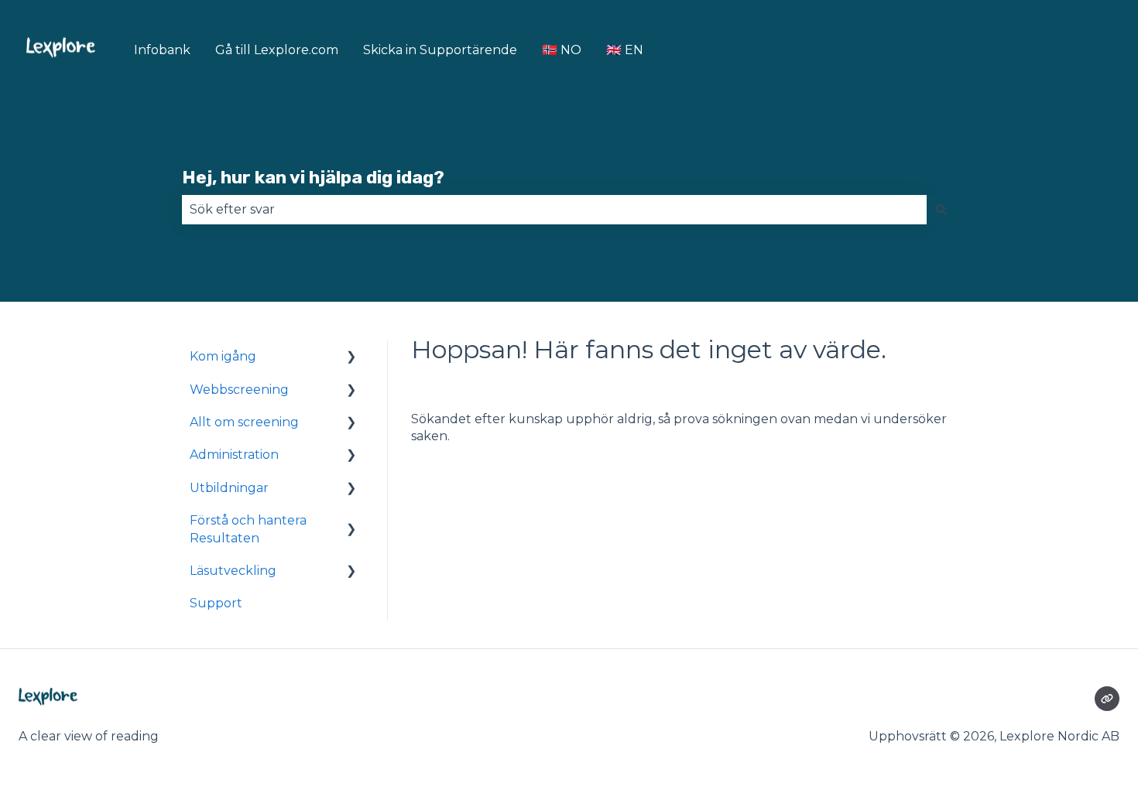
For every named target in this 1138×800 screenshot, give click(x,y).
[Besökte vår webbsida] (1107, 698)
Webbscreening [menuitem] (239, 389)
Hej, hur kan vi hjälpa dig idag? (313, 177)
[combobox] (554, 209)
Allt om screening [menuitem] (244, 422)
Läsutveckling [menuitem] (233, 570)
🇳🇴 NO (561, 50)
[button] (351, 358)
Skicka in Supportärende (440, 50)
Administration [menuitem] (234, 454)
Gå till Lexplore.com (276, 50)
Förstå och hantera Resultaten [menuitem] (248, 529)
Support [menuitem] (216, 603)
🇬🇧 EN (624, 50)
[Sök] (941, 209)
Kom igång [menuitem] (223, 356)
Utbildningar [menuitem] (229, 487)
